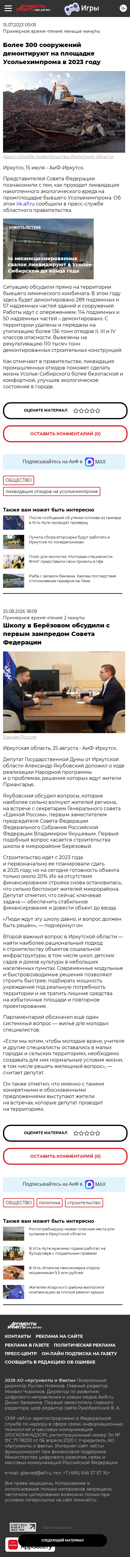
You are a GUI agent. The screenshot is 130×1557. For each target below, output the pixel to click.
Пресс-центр (21, 1353)
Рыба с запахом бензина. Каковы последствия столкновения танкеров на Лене (72, 578)
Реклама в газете (27, 1345)
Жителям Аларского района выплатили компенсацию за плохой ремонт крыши (66, 1289)
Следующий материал (62, 1540)
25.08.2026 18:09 (20, 611)
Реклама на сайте (59, 1336)
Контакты (18, 1336)
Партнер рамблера (57, 1527)
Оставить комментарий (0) (65, 434)
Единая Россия (19, 737)
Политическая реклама (84, 1345)
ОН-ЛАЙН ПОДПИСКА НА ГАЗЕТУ (79, 1353)
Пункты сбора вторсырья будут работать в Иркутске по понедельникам (69, 539)
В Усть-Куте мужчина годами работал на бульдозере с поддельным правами (67, 1251)
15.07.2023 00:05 (19, 25)
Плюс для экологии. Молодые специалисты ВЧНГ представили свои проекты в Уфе (70, 559)
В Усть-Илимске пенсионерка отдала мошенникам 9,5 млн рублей (64, 1270)
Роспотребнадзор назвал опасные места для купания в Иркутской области (71, 1231)
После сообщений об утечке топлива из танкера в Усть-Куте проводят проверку (75, 520)
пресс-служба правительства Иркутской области (58, 156)
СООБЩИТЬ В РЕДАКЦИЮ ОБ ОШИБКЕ (50, 1362)
